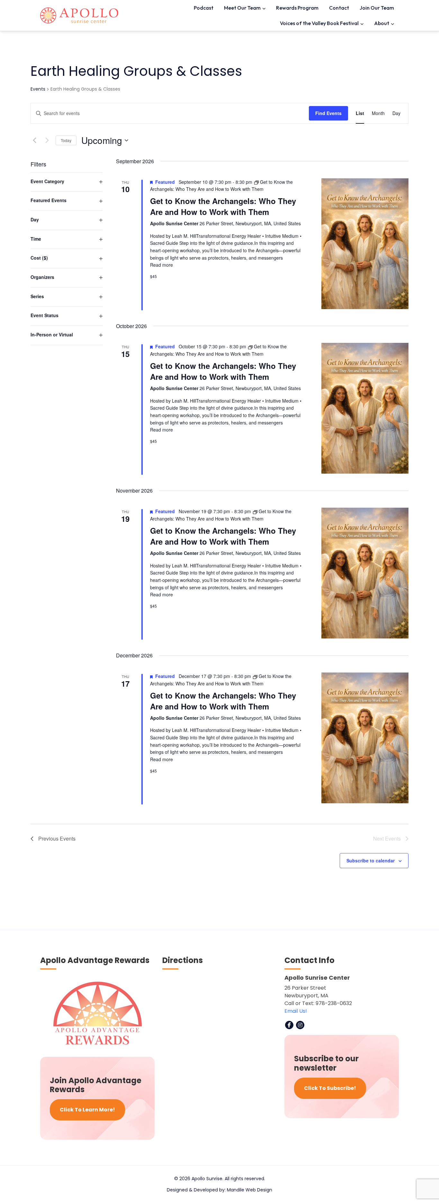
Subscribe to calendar (370, 860)
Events (38, 89)
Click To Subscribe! (330, 1088)
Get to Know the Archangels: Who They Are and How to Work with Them (223, 206)
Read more (161, 265)
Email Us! (295, 1011)
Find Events (328, 113)
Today (66, 140)
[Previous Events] (34, 140)
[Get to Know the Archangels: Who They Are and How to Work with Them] (364, 243)
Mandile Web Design (249, 1190)
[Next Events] (47, 140)
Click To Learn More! (87, 1109)
